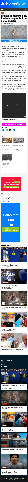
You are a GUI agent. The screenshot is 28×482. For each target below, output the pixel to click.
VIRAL (2, 13)
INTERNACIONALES (5, 282)
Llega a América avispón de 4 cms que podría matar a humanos (6, 145)
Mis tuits (3, 364)
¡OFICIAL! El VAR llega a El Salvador (9, 329)
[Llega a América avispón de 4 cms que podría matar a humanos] (7, 140)
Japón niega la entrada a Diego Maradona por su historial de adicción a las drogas (12, 471)
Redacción (11, 23)
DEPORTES (4, 260)
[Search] (26, 9)
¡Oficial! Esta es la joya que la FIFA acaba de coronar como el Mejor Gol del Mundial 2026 (13, 264)
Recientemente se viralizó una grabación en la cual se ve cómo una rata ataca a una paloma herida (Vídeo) (18, 146)
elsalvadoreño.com (13, 480)
